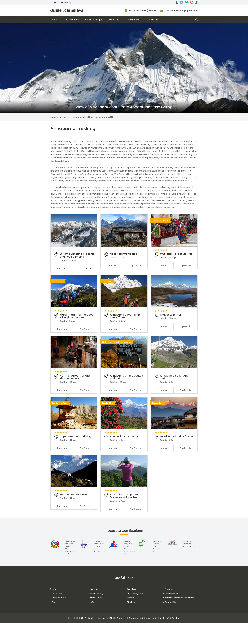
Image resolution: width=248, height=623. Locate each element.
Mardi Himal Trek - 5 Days (176, 436)
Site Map (131, 602)
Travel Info (132, 19)
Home (55, 19)
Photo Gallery (96, 597)
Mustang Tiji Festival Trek (176, 254)
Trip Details (85, 268)
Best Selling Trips (135, 593)
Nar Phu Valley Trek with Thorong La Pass (75, 377)
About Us (113, 19)
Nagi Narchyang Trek (123, 254)
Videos (130, 597)
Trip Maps (131, 589)
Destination (71, 19)
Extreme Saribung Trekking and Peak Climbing (77, 255)
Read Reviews (171, 593)
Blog (54, 602)
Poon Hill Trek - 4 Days (124, 436)
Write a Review (59, 597)
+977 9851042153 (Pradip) (142, 10)
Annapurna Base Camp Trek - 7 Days (125, 316)
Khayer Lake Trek (171, 314)
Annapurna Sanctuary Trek (174, 377)
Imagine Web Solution (169, 618)
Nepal (74, 117)
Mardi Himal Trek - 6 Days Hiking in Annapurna (76, 316)
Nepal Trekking (93, 19)
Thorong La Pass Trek (73, 494)
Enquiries (62, 268)
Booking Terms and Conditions (179, 597)
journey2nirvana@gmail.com (182, 10)
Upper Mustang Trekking (75, 436)
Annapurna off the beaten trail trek (126, 377)
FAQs (92, 602)
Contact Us (152, 19)
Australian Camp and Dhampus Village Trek (124, 496)
